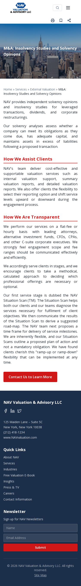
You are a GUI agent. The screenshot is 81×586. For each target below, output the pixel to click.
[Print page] (52, 20)
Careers (8, 493)
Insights (8, 481)
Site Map (40, 575)
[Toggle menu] (68, 7)
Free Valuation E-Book (19, 475)
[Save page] (61, 20)
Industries (10, 469)
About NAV (11, 457)
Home (7, 89)
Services (21, 89)
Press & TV (11, 487)
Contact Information (17, 499)
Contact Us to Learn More (30, 377)
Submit (40, 547)
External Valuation (42, 89)
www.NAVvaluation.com (20, 437)
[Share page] (69, 20)
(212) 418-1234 (14, 432)
